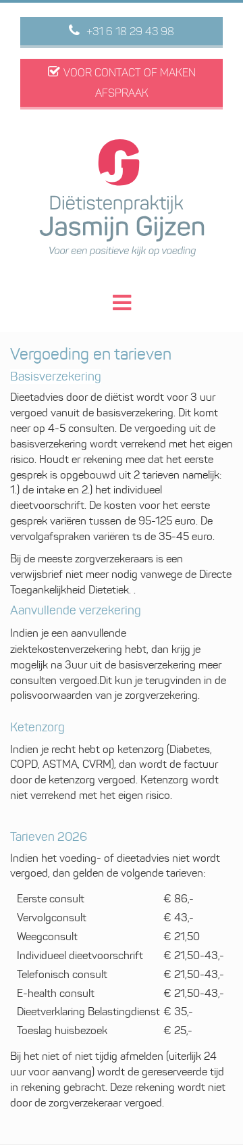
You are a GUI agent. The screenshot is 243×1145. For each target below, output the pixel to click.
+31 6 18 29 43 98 (130, 31)
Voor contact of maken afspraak (129, 82)
